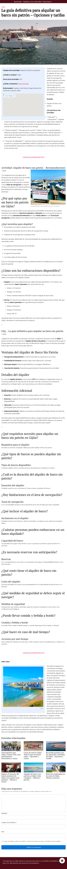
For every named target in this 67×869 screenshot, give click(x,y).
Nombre (4, 813)
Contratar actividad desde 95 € (33, 157)
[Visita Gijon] (23, 687)
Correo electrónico (9, 822)
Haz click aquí (23, 84)
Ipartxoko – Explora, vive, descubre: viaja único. (33, 1)
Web (2, 832)
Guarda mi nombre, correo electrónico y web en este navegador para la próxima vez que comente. (32, 841)
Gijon (3, 7)
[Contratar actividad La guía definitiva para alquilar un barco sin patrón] (48, 187)
